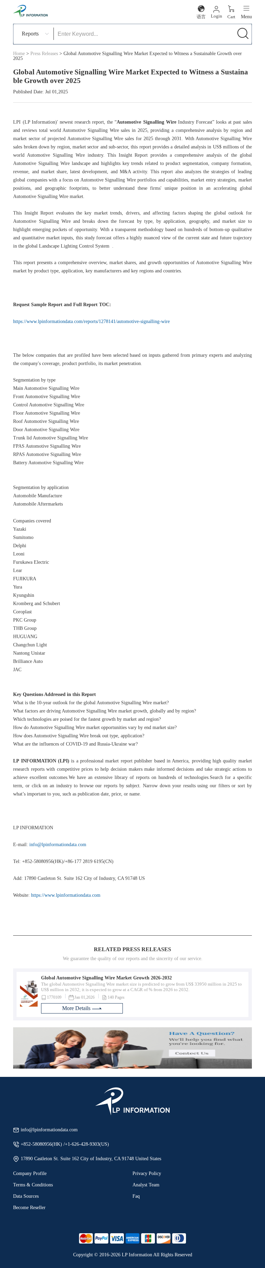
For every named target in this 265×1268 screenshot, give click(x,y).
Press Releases (44, 53)
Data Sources (26, 1196)
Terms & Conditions (33, 1184)
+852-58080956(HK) (42, 1144)
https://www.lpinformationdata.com (65, 895)
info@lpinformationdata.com (57, 844)
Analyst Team (145, 1184)
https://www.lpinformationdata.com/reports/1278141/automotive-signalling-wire (91, 321)
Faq (136, 1196)
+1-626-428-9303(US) (87, 1144)
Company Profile (30, 1173)
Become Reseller (29, 1207)
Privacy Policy (146, 1173)
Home (19, 53)
